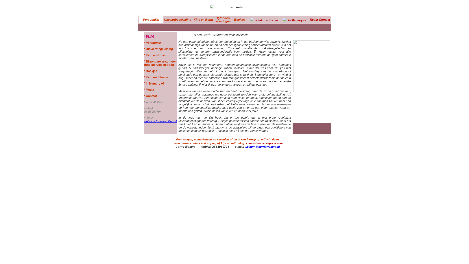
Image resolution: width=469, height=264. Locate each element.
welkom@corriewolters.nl (262, 146)
